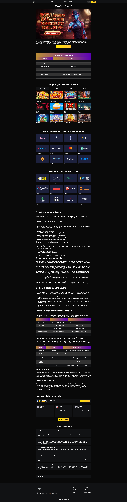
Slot (83, 88)
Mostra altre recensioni (63, 419)
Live (56, 88)
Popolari (41, 88)
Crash (70, 88)
